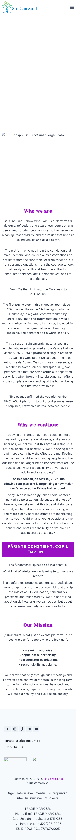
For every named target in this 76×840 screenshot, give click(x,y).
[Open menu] (72, 7)
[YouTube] (36, 729)
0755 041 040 (14, 747)
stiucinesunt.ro (54, 778)
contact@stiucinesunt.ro (22, 741)
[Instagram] (15, 729)
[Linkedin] (29, 729)
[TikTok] (22, 729)
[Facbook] (7, 729)
